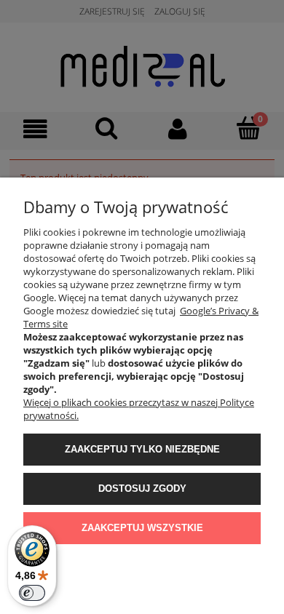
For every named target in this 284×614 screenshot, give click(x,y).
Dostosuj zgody (142, 488)
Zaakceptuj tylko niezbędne (142, 449)
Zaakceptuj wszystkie (142, 527)
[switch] (32, 593)
